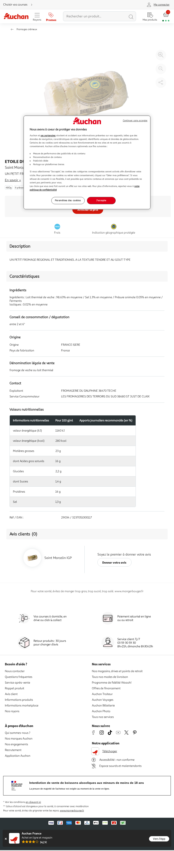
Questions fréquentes (18, 677)
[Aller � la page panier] (166, 16)
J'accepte (101, 200)
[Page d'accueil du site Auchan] (16, 16)
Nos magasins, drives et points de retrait (117, 671)
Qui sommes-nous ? (17, 733)
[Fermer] (5, 839)
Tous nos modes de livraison (110, 677)
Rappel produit (14, 688)
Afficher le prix (87, 209)
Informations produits (19, 700)
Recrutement (13, 750)
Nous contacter (15, 671)
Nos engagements (16, 744)
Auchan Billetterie (103, 705)
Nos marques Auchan (18, 738)
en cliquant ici (33, 802)
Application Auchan (17, 756)
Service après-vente (17, 682)
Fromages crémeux (27, 29)
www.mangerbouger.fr (72, 810)
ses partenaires (48, 135)
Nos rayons (12, 711)
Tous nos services (103, 717)
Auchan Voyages (102, 700)
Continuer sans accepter (135, 120)
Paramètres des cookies (68, 200)
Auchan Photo (101, 711)
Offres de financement (106, 688)
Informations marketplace (21, 705)
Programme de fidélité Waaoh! (112, 682)
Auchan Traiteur (102, 694)
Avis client (11, 694)
